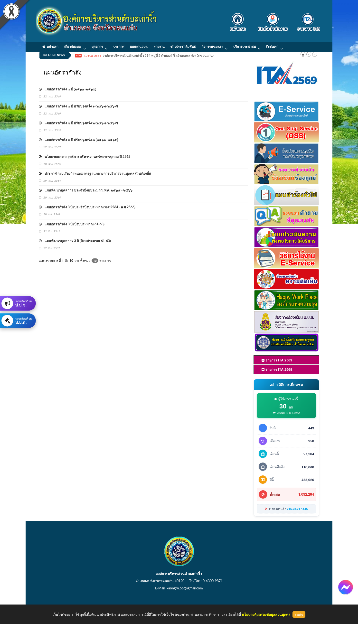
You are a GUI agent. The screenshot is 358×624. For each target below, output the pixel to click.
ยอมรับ (299, 614)
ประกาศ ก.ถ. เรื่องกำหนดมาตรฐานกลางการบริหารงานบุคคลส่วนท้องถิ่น (96, 173)
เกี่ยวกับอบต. (72, 46)
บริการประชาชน (244, 46)
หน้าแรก (51, 46)
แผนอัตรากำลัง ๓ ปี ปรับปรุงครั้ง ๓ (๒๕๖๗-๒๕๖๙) (80, 140)
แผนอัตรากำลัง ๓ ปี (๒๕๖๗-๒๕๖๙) (69, 89)
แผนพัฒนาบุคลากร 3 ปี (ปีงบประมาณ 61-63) (76, 241)
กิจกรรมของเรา (212, 46)
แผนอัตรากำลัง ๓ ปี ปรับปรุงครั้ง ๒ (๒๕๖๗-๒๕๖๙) (80, 123)
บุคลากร (97, 46)
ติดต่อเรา (272, 46)
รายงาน (159, 46)
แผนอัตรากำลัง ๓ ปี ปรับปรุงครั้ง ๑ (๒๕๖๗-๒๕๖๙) (80, 106)
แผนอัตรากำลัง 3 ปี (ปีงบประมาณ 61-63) (73, 224)
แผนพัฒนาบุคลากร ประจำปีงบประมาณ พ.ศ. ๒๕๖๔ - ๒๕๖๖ (87, 190)
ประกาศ (118, 46)
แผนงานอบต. (139, 46)
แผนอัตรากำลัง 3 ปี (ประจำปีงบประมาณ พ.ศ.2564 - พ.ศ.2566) (88, 207)
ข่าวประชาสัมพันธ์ (183, 46)
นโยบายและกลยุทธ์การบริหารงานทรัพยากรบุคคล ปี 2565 (86, 157)
